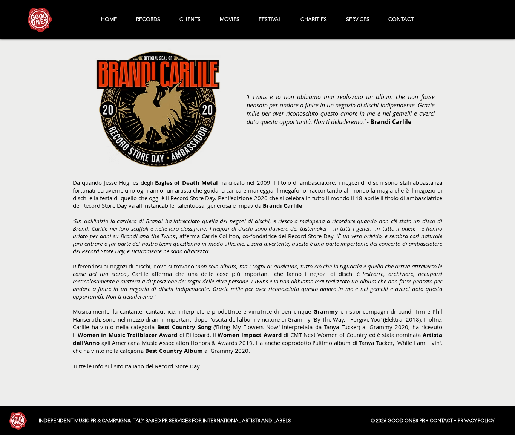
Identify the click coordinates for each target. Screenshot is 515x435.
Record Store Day (177, 366)
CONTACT (441, 420)
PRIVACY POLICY (476, 420)
